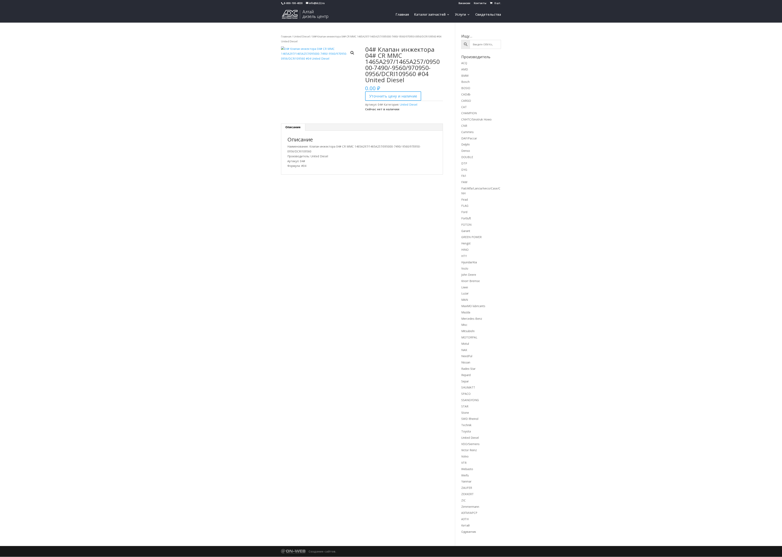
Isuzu (464, 268)
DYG (464, 170)
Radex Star (468, 369)
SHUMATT (468, 387)
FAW (464, 182)
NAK (464, 350)
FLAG (464, 206)
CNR (464, 126)
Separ (465, 381)
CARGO (466, 101)
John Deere (468, 275)
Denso (465, 151)
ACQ (464, 63)
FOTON (466, 225)
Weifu (465, 475)
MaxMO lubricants (473, 306)
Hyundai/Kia (469, 262)
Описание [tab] (293, 127)
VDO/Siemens (470, 444)
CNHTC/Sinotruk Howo (476, 119)
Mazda (465, 312)
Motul (465, 344)
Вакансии (464, 3)
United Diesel (301, 36)
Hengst (466, 243)
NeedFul (466, 356)
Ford (464, 212)
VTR (464, 463)
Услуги (460, 15)
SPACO (466, 394)
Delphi (465, 144)
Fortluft (466, 218)
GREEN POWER (471, 237)
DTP (464, 163)
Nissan (465, 362)
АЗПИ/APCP (469, 513)
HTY (464, 256)
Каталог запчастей (430, 15)
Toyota (466, 431)
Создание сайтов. (322, 551)
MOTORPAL (469, 337)
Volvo (465, 456)
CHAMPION (469, 113)
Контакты (480, 3)
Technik (466, 425)
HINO (465, 250)
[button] (352, 53)
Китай (465, 525)
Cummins (467, 132)
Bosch (465, 82)
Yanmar (466, 481)
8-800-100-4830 (293, 3)
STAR (464, 406)
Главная (402, 15)
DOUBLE (467, 157)
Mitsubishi (467, 331)
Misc (464, 325)
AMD (464, 69)
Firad (464, 199)
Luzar (465, 293)
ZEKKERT (467, 494)
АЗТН (465, 519)
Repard (466, 375)
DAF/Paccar (469, 138)
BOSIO (465, 88)
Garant (465, 231)
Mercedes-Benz (471, 319)
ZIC (463, 500)
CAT (464, 107)
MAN (464, 300)
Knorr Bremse (470, 281)
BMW (465, 76)
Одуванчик (468, 532)
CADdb (465, 94)
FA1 (463, 176)
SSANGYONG (470, 400)
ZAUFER (466, 488)
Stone (465, 413)
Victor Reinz (469, 450)
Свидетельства (488, 15)
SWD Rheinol (469, 419)
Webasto (467, 469)
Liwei (464, 287)
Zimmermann (470, 507)
